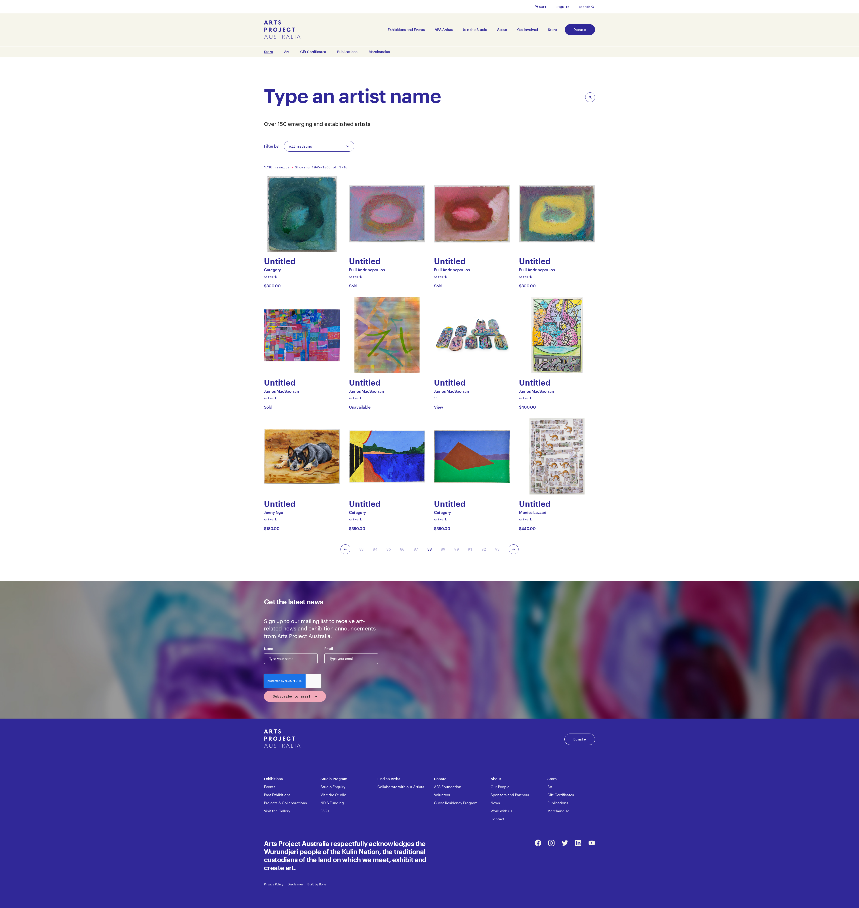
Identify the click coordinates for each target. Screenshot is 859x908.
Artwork (270, 277)
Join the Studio (475, 29)
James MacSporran (281, 392)
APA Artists (444, 29)
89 (443, 549)
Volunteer (442, 795)
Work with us (501, 811)
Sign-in (563, 7)
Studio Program (334, 778)
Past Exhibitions (277, 795)
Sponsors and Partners (510, 795)
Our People (500, 787)
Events (269, 787)
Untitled (282, 261)
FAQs (325, 811)
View (438, 407)
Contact (497, 819)
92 (484, 549)
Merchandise (379, 51)
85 (388, 549)
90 (456, 549)
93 (497, 549)
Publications (347, 51)
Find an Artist (388, 778)
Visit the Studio (333, 795)
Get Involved (527, 29)
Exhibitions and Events (406, 29)
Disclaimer (295, 884)
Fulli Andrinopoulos (367, 271)
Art (286, 51)
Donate (580, 29)
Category (272, 271)
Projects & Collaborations (285, 803)
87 (416, 549)
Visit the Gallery (277, 811)
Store (552, 29)
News (495, 803)
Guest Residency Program (456, 803)
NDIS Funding (332, 803)
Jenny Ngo (273, 513)
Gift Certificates (313, 51)
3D (436, 398)
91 (470, 549)
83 (361, 549)
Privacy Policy (273, 884)
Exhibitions (273, 778)
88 (429, 549)
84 (375, 549)
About (502, 29)
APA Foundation (447, 787)
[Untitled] (302, 214)
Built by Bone (316, 884)
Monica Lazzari (532, 513)
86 (402, 549)
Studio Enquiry (333, 787)
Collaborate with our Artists (400, 787)
